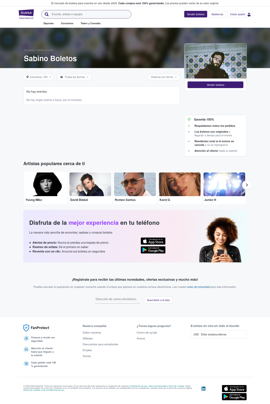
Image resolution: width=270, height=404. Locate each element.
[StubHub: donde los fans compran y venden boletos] (26, 14)
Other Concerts (45, 50)
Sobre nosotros (92, 332)
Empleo (87, 350)
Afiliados (88, 338)
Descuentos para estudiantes (100, 344)
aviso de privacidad (198, 287)
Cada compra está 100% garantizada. (141, 3)
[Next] (246, 185)
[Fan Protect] (36, 328)
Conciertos (29, 50)
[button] (215, 84)
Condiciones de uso (138, 385)
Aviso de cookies (176, 385)
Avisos (141, 338)
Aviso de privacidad (158, 385)
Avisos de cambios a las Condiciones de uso (43, 389)
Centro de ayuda (147, 332)
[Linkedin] (203, 393)
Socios (87, 355)
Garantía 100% (204, 119)
